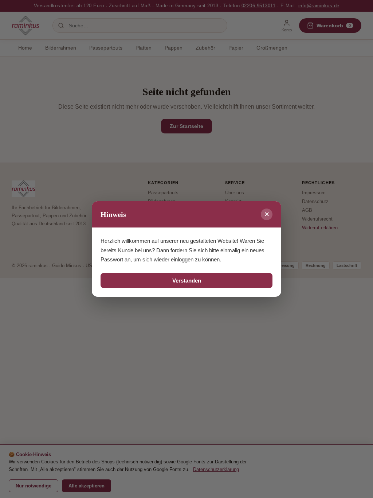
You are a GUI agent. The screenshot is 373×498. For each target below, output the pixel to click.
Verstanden (186, 280)
